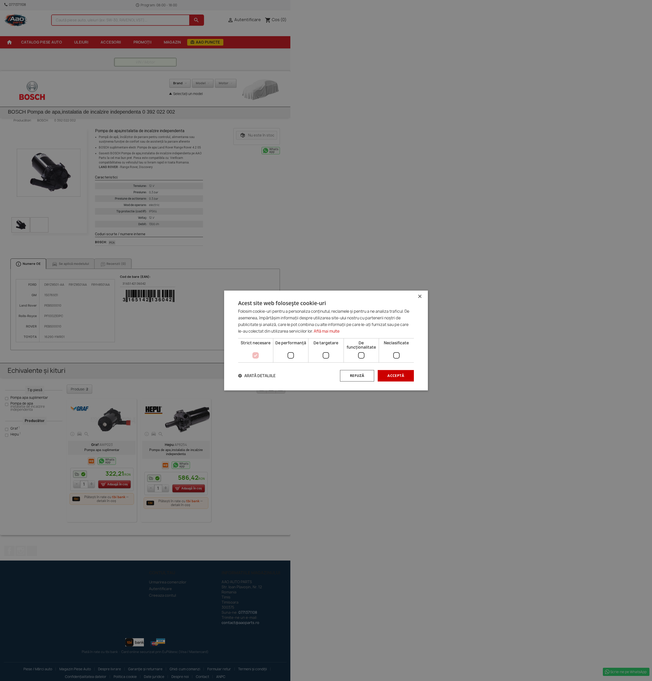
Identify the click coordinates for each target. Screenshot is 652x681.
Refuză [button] (357, 375)
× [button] (420, 296)
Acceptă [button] (395, 375)
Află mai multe (326, 331)
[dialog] (326, 340)
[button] (257, 376)
